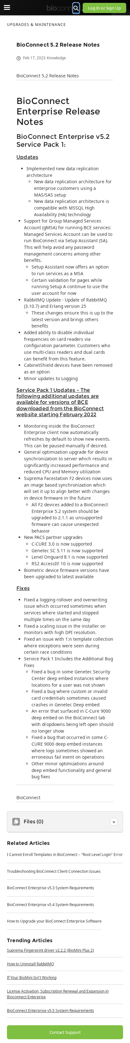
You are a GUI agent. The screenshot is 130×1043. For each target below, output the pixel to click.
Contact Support (65, 1032)
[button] (114, 822)
